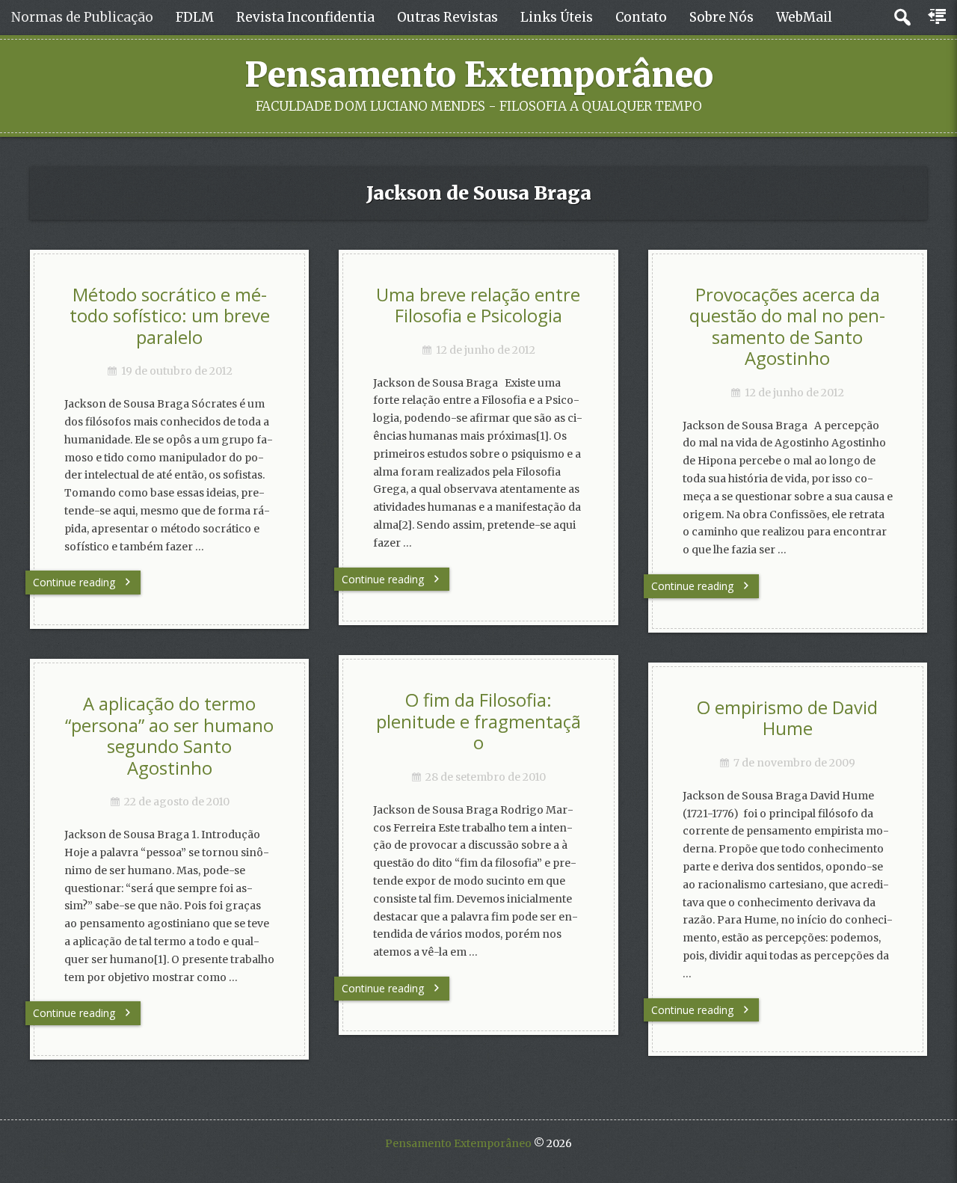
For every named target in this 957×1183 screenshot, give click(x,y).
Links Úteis (556, 17)
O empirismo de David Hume (787, 718)
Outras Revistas (447, 17)
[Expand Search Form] (902, 17)
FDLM (195, 17)
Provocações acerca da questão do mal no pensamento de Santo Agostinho (787, 327)
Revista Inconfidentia (305, 17)
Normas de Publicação (82, 17)
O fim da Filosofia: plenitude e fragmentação (478, 721)
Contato (641, 17)
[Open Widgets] (938, 17)
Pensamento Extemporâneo (478, 75)
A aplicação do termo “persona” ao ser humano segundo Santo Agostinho (169, 736)
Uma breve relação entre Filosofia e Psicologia (478, 305)
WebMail (804, 17)
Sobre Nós (721, 17)
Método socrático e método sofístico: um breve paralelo (170, 316)
